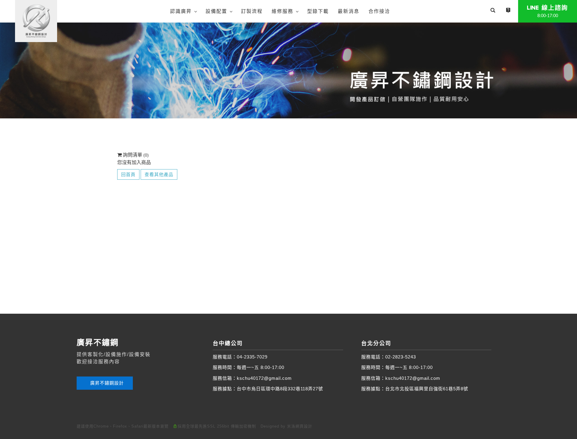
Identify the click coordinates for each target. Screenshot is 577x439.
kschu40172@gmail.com (264, 378)
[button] (492, 11)
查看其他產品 (159, 174)
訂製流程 (252, 11)
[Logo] (36, 20)
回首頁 (128, 174)
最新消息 (348, 11)
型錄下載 (318, 11)
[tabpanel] (288, 70)
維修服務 (282, 11)
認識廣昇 (181, 11)
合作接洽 (379, 11)
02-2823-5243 (400, 356)
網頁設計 (303, 426)
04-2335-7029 (252, 356)
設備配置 (216, 11)
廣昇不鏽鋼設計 (106, 383)
